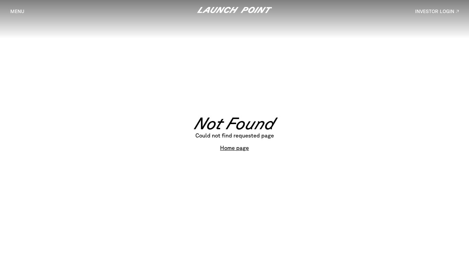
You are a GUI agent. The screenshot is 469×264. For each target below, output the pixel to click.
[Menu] (17, 11)
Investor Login (434, 11)
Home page (234, 148)
